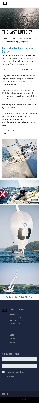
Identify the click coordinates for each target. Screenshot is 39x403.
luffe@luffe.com (15, 323)
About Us (13, 343)
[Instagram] (3, 393)
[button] (35, 26)
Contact (12, 339)
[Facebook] (7, 393)
